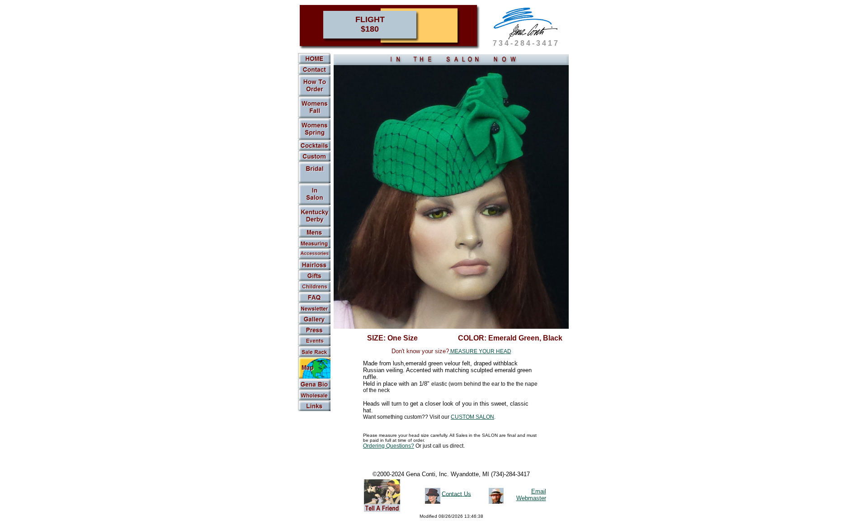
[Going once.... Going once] (314, 203)
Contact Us (456, 493)
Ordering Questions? (388, 446)
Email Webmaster (531, 494)
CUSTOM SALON (472, 417)
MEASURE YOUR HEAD (480, 351)
